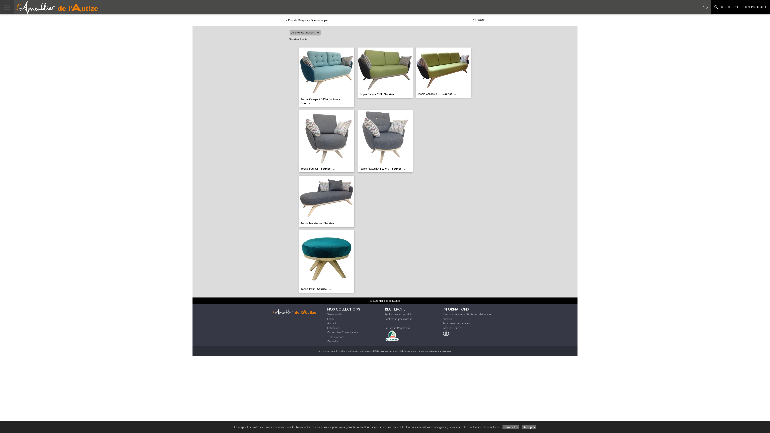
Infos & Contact (452, 328)
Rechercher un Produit (742, 7)
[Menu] (7, 7)
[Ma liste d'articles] (705, 7)
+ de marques (335, 337)
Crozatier (332, 341)
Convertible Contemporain (343, 332)
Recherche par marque (398, 319)
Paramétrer (511, 427)
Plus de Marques (298, 20)
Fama (330, 319)
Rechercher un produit (398, 314)
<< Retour (478, 19)
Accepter (529, 427)
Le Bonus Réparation (397, 328)
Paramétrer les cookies (456, 323)
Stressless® (334, 314)
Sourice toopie (319, 20)
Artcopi (331, 323)
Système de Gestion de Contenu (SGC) (365, 351)
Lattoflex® (333, 328)
